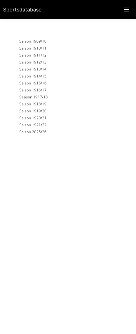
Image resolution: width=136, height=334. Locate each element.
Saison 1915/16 (32, 83)
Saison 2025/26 (32, 132)
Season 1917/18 (33, 97)
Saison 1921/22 (32, 125)
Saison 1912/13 (32, 62)
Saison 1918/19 (32, 104)
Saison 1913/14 (32, 69)
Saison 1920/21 (32, 118)
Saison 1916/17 (32, 90)
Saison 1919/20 (32, 111)
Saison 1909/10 (32, 41)
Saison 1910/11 (32, 48)
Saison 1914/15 (32, 76)
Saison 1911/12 (32, 55)
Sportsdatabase (22, 9)
